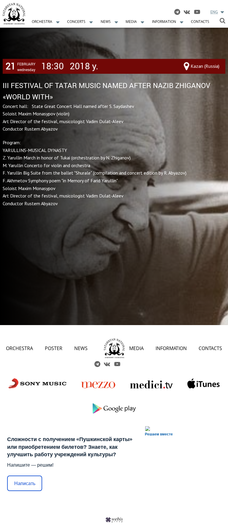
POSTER (53, 348)
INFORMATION (171, 348)
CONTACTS (210, 348)
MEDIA (136, 348)
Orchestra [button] (42, 21)
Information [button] (164, 21)
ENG (214, 12)
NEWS (81, 348)
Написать (24, 483)
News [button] (106, 21)
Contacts (200, 21)
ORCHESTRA (19, 348)
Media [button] (131, 21)
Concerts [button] (76, 21)
